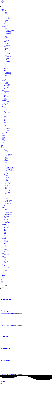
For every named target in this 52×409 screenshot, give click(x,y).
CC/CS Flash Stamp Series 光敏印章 (8, 211)
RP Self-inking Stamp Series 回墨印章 (8, 74)
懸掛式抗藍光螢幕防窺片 (8, 31)
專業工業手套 (6, 162)
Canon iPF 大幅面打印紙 (7, 45)
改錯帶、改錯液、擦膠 (6, 88)
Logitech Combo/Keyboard (7, 201)
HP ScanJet (6, 196)
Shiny (4, 77)
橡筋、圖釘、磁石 (5, 232)
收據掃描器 (3, 278)
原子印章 (6, 209)
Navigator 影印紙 (6, 82)
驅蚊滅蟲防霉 (5, 122)
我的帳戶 (3, 142)
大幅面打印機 (6, 185)
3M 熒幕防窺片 (6, 172)
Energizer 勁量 (5, 269)
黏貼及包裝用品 (4, 100)
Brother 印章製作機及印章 (6, 216)
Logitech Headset (6, 66)
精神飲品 (5, 124)
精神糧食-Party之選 (6, 261)
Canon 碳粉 (6, 179)
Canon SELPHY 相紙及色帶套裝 (8, 182)
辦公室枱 (5, 107)
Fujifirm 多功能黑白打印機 (9, 192)
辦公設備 (3, 106)
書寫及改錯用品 (4, 224)
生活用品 (3, 256)
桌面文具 (3, 90)
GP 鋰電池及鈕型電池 (7, 131)
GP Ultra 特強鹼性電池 (7, 128)
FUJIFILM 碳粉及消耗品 (7, 52)
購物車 (2, 279)
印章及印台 (3, 207)
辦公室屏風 (5, 245)
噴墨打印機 (6, 187)
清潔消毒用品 (5, 149)
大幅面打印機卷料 (5, 117)
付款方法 (2, 144)
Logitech (4, 63)
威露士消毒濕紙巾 (8, 18)
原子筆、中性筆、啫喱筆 (6, 87)
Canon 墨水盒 (6, 42)
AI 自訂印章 (3, 274)
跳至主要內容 (1, 0)
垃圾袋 (5, 21)
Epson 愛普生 (5, 46)
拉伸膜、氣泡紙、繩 (6, 103)
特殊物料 (3, 253)
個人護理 (5, 120)
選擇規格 (12, 313)
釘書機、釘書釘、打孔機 (6, 91)
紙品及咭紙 (3, 80)
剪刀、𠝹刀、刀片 (5, 92)
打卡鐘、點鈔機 (5, 109)
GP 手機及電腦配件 (7, 130)
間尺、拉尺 (5, 95)
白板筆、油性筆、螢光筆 (6, 227)
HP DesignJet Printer (8, 199)
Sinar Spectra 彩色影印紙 (7, 84)
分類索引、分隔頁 (5, 99)
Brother (4, 174)
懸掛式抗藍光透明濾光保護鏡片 (9, 169)
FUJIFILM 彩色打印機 (8, 56)
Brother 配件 (7, 38)
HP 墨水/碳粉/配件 (7, 58)
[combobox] (3, 5)
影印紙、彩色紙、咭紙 (6, 219)
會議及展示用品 (4, 104)
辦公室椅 (5, 108)
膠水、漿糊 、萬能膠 (6, 240)
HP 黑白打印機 (7, 198)
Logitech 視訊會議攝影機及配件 (8, 203)
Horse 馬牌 (5, 79)
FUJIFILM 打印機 (6, 55)
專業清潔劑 (7, 15)
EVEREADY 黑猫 (5, 132)
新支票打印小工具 (4, 276)
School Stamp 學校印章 (7, 75)
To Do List (3, 134)
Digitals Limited (2, 381)
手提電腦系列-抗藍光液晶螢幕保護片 (10, 30)
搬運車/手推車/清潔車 (6, 160)
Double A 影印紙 (6, 83)
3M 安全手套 (6, 25)
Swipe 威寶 (6, 157)
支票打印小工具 (4, 138)
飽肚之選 (5, 125)
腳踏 (4, 114)
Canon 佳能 (5, 41)
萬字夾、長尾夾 (5, 229)
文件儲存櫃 (5, 251)
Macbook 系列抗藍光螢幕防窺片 (9, 32)
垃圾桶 (5, 159)
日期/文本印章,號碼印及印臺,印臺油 (8, 214)
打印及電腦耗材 (4, 26)
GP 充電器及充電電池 (7, 267)
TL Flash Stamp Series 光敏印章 (8, 73)
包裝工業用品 (5, 23)
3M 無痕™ (5, 119)
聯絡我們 (2, 145)
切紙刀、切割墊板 (5, 93)
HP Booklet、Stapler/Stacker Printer (9, 62)
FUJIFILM (5, 189)
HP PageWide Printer (8, 61)
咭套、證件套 (5, 98)
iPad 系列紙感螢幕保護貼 (8, 33)
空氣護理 (5, 259)
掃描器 (5, 49)
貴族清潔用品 (6, 20)
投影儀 (5, 51)
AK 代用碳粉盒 (5, 36)
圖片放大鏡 (3, 137)
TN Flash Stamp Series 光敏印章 (8, 72)
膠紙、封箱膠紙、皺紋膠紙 (6, 101)
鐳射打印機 (6, 50)
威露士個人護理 (7, 17)
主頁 (1, 146)
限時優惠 (3, 133)
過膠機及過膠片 (5, 111)
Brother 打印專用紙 (8, 40)
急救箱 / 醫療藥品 (5, 115)
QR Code (3, 139)
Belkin (5, 27)
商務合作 (2, 281)
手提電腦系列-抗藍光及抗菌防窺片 (9, 167)
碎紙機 (4, 248)
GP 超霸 (4, 127)
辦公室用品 (2, 9)
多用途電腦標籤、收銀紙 (6, 85)
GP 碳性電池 (6, 266)
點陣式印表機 (6, 48)
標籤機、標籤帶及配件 (6, 35)
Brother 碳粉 (7, 177)
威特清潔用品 (7, 151)
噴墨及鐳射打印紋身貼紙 (6, 116)
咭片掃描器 (3, 140)
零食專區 (3, 123)
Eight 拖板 (6, 28)
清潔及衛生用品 (4, 10)
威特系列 (6, 13)
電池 (2, 264)
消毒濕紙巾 (6, 12)
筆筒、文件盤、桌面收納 (6, 96)
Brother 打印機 (6, 37)
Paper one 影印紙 (6, 221)
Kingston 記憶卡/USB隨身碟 (6, 68)
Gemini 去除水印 (4, 135)
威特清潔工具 (7, 152)
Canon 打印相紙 (6, 43)
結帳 (2, 143)
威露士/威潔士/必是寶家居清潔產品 (9, 154)
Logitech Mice (6, 64)
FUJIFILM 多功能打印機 (7, 53)
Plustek (4, 67)
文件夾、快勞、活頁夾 (6, 235)
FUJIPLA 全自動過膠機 (7, 112)
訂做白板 (5, 243)
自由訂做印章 (5, 70)
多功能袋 (5, 237)
